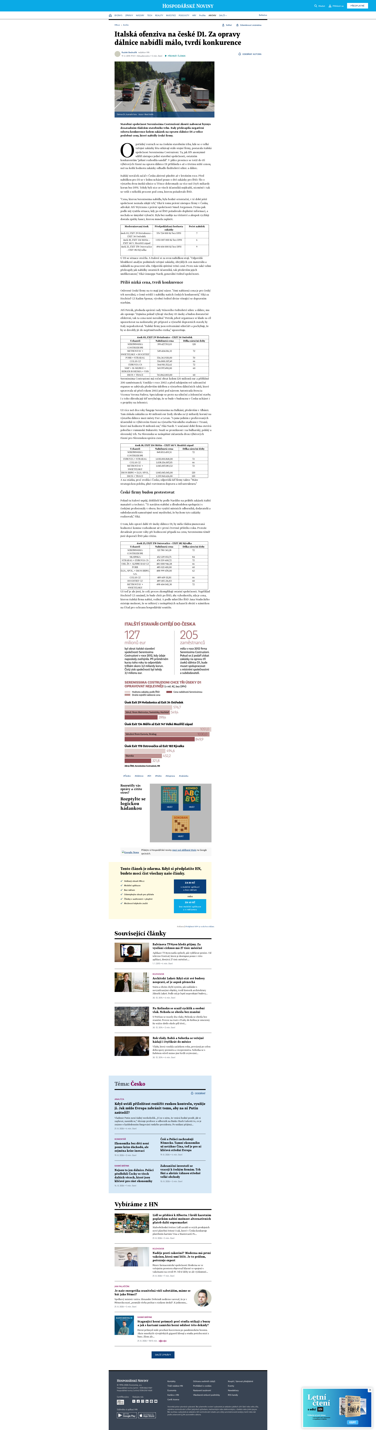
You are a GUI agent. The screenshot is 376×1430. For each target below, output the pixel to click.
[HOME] (110, 15)
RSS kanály (233, 1395)
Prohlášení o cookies (202, 1386)
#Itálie (158, 776)
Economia (171, 1391)
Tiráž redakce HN (175, 1386)
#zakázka (183, 776)
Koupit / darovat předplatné (240, 1381)
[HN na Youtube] (155, 1401)
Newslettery (233, 1391)
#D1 (149, 776)
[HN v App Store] (147, 1415)
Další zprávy (163, 1354)
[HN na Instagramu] (142, 1401)
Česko (138, 1084)
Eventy (231, 1386)
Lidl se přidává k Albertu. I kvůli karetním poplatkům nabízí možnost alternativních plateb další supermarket (182, 1219)
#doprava (170, 776)
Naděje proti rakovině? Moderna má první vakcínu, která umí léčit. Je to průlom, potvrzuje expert (182, 1257)
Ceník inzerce (173, 1400)
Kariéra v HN (173, 1395)
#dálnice (139, 776)
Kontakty (171, 1381)
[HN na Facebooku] (138, 1401)
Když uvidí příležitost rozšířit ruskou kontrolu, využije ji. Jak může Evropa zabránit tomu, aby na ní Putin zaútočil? (160, 1108)
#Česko (127, 776)
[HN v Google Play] (127, 1415)
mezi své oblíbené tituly (184, 850)
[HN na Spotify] (151, 1401)
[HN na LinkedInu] (147, 1401)
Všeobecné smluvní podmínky (206, 1395)
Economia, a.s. (135, 1385)
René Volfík (149, 114)
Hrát (170, 807)
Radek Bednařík (129, 52)
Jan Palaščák (122, 1286)
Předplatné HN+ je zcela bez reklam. (199, 926)
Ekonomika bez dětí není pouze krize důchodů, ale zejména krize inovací (132, 1147)
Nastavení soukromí (202, 1391)
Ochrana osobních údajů (204, 1381)
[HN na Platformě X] (133, 1401)
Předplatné (358, 5)
